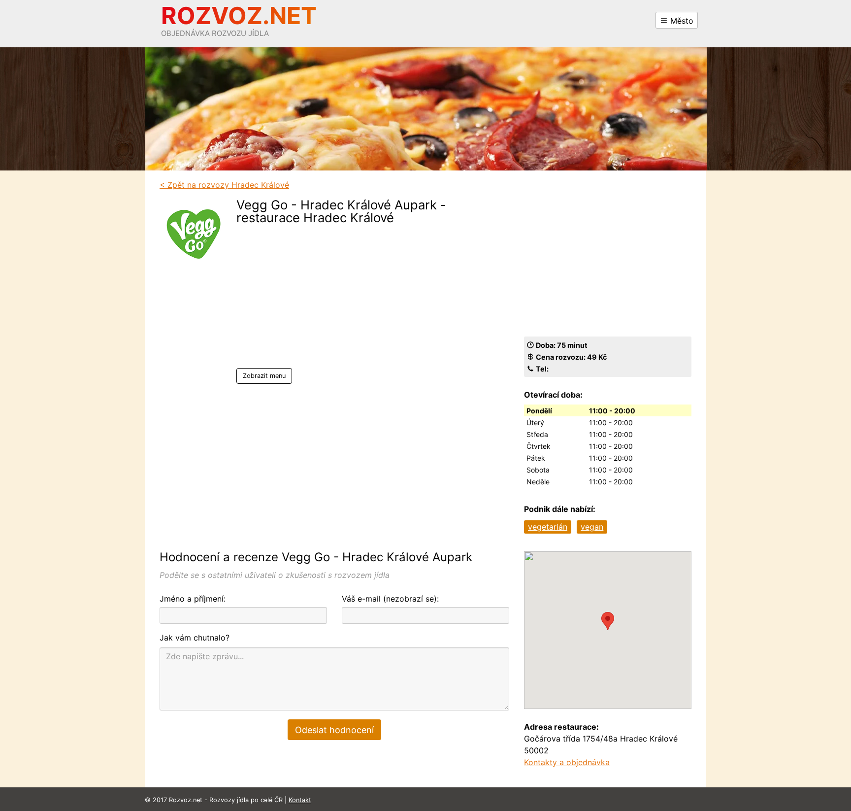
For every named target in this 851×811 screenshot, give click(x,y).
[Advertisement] (358, 299)
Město (680, 21)
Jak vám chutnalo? (194, 637)
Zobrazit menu (264, 375)
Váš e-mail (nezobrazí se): (390, 599)
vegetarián (547, 527)
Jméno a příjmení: (193, 599)
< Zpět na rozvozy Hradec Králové (224, 185)
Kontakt (300, 800)
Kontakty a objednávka (567, 762)
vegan (592, 527)
